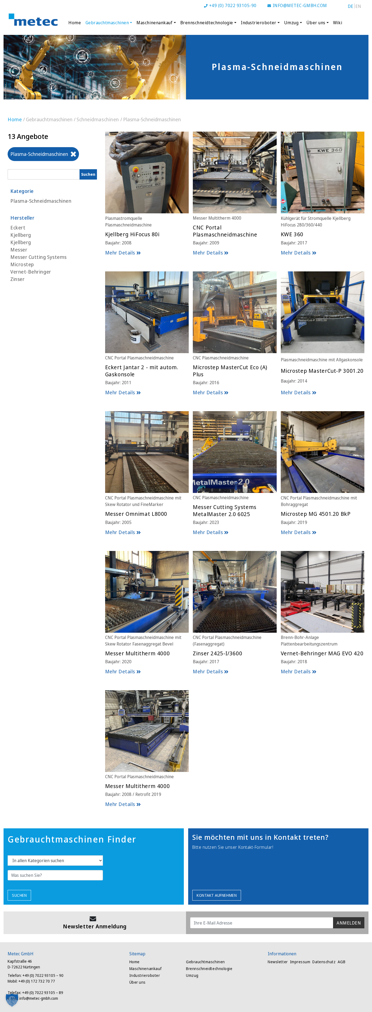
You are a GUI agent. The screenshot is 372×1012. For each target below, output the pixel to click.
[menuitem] (351, 6)
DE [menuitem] (350, 6)
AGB (341, 961)
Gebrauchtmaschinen (107, 23)
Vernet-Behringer (30, 271)
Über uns (315, 23)
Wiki (337, 23)
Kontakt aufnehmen (217, 895)
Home (74, 23)
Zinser (17, 279)
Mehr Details (120, 252)
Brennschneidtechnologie (206, 23)
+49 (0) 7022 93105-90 (233, 5)
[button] (12, 1000)
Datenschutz (324, 961)
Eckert (17, 227)
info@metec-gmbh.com (300, 5)
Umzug (291, 23)
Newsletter (278, 961)
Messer (18, 249)
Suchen (19, 895)
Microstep (22, 264)
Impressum (300, 961)
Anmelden (349, 923)
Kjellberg (20, 235)
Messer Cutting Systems (38, 257)
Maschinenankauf (154, 23)
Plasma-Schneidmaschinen (40, 201)
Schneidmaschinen (98, 119)
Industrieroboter (258, 23)
